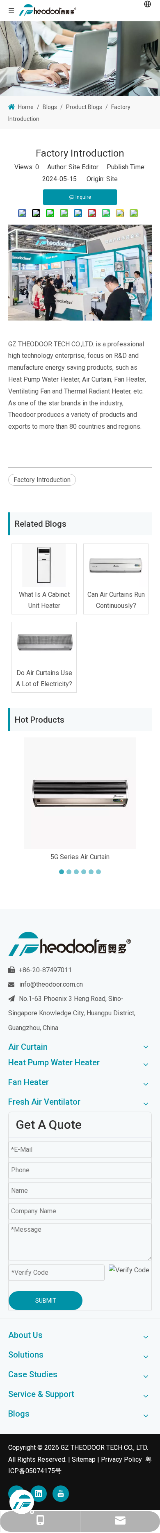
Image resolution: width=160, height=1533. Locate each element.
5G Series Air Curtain (80, 857)
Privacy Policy (121, 1459)
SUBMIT (45, 1300)
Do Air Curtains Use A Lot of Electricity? (44, 678)
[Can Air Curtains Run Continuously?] (116, 565)
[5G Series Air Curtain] (80, 793)
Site (112, 179)
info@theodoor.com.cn (51, 984)
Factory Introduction (42, 480)
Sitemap (84, 1459)
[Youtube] (61, 1493)
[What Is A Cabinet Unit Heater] (44, 565)
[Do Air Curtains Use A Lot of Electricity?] (44, 643)
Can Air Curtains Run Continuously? (116, 600)
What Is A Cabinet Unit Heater (44, 600)
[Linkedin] (38, 1493)
